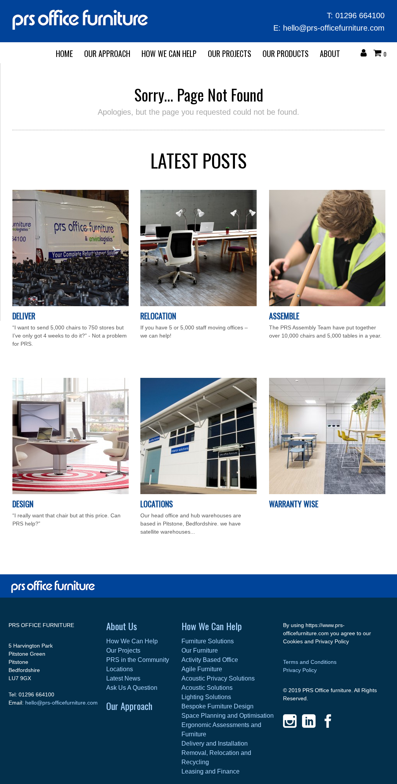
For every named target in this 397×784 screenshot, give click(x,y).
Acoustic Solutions (207, 687)
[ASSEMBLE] (327, 304)
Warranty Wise (293, 504)
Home (64, 53)
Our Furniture (199, 650)
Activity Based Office (209, 659)
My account (365, 54)
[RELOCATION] (198, 304)
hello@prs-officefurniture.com (334, 28)
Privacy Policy (300, 670)
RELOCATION (158, 316)
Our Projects (229, 53)
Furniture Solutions (207, 641)
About (330, 53)
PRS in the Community (137, 659)
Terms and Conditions (310, 662)
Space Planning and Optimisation (227, 715)
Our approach (107, 53)
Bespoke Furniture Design (217, 706)
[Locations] (198, 492)
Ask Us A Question (131, 687)
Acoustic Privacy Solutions (218, 678)
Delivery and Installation (214, 743)
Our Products (285, 53)
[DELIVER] (70, 304)
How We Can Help (169, 53)
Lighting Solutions (206, 697)
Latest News (123, 678)
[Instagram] (290, 721)
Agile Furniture (201, 669)
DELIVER (23, 316)
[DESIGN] (70, 492)
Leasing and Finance (210, 771)
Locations (156, 504)
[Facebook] (328, 721)
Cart (379, 54)
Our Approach (129, 706)
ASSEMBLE (284, 316)
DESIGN (22, 504)
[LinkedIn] (309, 721)
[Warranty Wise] (327, 492)
